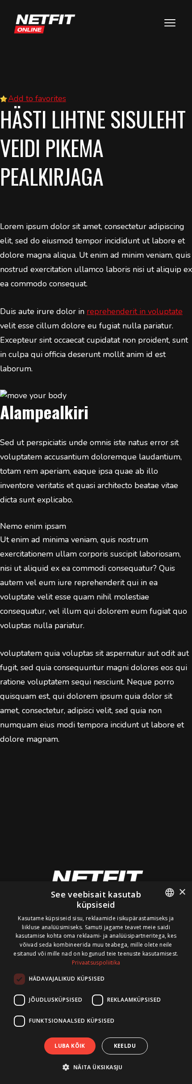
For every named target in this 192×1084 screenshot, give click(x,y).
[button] (95, 1067)
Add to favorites (37, 98)
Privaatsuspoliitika (96, 962)
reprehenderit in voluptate (135, 311)
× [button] (182, 892)
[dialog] (96, 982)
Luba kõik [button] (69, 1046)
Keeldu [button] (125, 1046)
